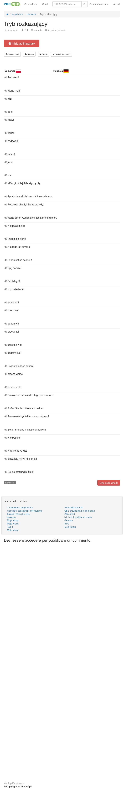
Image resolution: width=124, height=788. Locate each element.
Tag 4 (10, 526)
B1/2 (66, 523)
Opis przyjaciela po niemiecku (79, 510)
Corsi (45, 4)
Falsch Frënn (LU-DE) (18, 513)
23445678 (69, 513)
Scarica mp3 (13, 54)
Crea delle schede (108, 482)
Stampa (30, 54)
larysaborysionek (56, 30)
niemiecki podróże (73, 507)
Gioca (44, 54)
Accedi (116, 4)
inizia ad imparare (23, 43)
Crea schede (30, 4)
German (68, 520)
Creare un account (98, 4)
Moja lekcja (13, 520)
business (11, 517)
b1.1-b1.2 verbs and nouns (78, 517)
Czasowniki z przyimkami (20, 507)
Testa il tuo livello (62, 54)
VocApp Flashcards (14, 783)
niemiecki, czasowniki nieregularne (24, 510)
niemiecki (9, 482)
